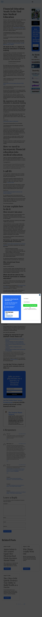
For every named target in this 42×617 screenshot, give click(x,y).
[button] (12, 314)
